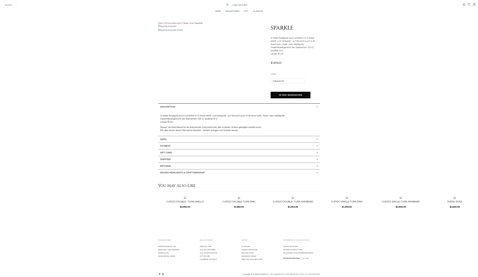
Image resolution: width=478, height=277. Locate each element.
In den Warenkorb (290, 95)
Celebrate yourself (208, 259)
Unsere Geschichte (249, 250)
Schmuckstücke (173, 23)
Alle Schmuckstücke (208, 253)
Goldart (273, 74)
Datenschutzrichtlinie (293, 250)
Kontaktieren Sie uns (167, 246)
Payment (239, 146)
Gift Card (239, 152)
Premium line (205, 246)
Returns (239, 166)
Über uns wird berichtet (252, 259)
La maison (245, 246)
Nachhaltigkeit (247, 253)
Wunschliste (163, 253)
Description (239, 107)
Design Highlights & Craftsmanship (239, 172)
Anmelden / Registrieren (168, 250)
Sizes (239, 139)
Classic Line (187, 23)
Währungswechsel (291, 258)
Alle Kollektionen (207, 250)
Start (160, 23)
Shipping (239, 159)
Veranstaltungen (248, 256)
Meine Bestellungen (166, 256)
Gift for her (205, 256)
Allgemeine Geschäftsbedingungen (298, 253)
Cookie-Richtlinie (290, 246)
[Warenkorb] (474, 5)
